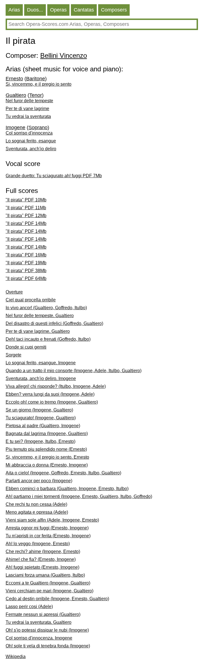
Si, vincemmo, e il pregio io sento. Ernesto (47, 457)
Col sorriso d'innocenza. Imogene (39, 638)
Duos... (35, 10)
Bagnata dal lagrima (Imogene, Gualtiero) (47, 433)
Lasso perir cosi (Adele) (29, 606)
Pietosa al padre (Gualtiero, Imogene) (43, 425)
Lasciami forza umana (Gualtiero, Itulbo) (45, 575)
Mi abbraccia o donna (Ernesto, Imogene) (47, 465)
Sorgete (13, 354)
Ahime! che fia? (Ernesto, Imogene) (41, 559)
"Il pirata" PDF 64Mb (26, 278)
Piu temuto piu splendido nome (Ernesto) (46, 449)
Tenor (35, 95)
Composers (114, 10)
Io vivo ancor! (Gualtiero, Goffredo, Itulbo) (46, 307)
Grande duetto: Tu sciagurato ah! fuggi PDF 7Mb (54, 175)
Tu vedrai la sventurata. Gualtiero (38, 622)
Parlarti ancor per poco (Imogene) (39, 480)
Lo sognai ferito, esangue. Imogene (41, 362)
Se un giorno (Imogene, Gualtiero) (39, 410)
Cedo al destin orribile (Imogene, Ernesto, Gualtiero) (57, 598)
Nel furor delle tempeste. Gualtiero (40, 315)
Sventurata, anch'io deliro (31, 148)
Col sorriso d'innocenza (29, 133)
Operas (58, 10)
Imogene (15, 127)
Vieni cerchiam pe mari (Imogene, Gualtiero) (49, 590)
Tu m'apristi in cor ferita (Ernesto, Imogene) (48, 535)
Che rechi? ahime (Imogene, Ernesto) (43, 551)
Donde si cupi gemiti (26, 347)
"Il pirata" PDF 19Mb (26, 262)
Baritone (35, 78)
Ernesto (14, 78)
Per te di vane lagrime (27, 108)
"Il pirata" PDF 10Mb (26, 199)
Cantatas (84, 10)
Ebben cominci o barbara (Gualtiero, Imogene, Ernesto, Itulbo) (67, 488)
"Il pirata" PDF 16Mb (26, 254)
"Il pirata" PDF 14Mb (26, 223)
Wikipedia (16, 656)
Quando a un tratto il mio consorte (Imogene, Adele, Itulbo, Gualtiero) (73, 370)
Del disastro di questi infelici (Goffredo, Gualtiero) (54, 323)
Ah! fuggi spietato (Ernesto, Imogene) (42, 567)
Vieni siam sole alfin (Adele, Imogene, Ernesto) (52, 520)
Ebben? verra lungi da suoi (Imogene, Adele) (50, 394)
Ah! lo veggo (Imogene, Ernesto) (38, 543)
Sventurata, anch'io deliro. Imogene (41, 378)
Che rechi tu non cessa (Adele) (36, 504)
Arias (14, 10)
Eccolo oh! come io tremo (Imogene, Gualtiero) (52, 402)
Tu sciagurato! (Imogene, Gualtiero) (41, 417)
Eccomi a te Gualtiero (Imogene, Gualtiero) (48, 583)
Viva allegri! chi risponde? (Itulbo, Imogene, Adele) (56, 386)
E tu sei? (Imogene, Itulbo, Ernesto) (40, 441)
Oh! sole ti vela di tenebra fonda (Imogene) (48, 645)
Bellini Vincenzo (63, 55)
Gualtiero (16, 95)
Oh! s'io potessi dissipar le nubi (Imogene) (47, 630)
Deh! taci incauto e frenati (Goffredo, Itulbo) (48, 339)
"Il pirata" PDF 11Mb (26, 207)
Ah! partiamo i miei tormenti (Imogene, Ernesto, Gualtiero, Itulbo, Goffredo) (79, 496)
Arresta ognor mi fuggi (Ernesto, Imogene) (47, 527)
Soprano (38, 127)
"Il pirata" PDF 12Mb (26, 215)
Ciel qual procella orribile (31, 299)
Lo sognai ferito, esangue (31, 140)
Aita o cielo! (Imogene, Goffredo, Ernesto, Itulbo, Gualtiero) (63, 472)
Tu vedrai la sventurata (28, 116)
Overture (14, 292)
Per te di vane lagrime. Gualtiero (38, 331)
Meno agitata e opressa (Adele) (37, 512)
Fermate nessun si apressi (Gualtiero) (43, 614)
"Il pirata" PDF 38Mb (26, 270)
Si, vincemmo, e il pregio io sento (38, 84)
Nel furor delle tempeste (29, 100)
